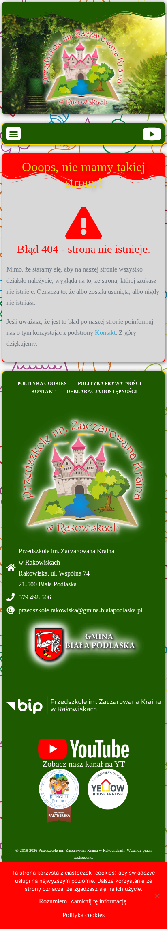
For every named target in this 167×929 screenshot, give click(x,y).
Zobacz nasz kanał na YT (84, 763)
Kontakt (105, 332)
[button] (13, 134)
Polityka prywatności (109, 383)
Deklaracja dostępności (101, 391)
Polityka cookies (42, 383)
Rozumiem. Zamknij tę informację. (83, 901)
